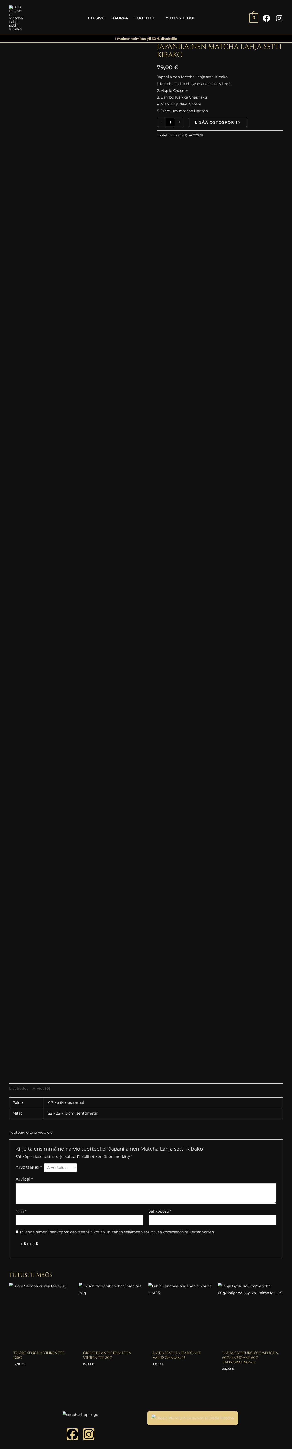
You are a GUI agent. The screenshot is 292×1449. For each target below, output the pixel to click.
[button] (157, 18)
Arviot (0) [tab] (41, 1088)
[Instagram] (279, 18)
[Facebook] (266, 18)
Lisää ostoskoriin (218, 122)
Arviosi (24, 1179)
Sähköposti (160, 1211)
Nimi (21, 1211)
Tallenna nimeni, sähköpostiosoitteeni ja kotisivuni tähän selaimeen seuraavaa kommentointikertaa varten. (117, 1232)
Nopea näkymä (42, 1344)
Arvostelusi (29, 1167)
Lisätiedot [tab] (18, 1088)
